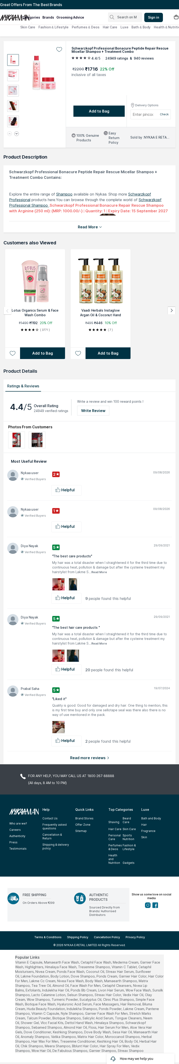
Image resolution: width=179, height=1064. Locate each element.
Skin (144, 837)
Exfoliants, (33, 990)
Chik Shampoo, (32, 1046)
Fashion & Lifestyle (53, 27)
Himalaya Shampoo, (109, 1023)
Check (164, 114)
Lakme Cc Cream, (42, 981)
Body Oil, (131, 1041)
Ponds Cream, (107, 976)
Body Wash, (94, 981)
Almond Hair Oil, (76, 1027)
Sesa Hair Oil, (122, 1032)
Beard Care (127, 820)
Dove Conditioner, (38, 1032)
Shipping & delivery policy (55, 846)
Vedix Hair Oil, (133, 995)
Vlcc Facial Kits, (52, 1023)
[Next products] (171, 310)
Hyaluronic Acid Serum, (75, 1004)
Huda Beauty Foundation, (46, 1009)
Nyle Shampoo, (72, 1013)
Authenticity (17, 836)
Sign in (153, 17)
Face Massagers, (106, 1004)
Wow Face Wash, (138, 990)
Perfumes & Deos (86, 27)
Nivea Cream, (45, 972)
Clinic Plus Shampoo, (119, 999)
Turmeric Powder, (65, 999)
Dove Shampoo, (83, 976)
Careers (15, 829)
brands (48, 17)
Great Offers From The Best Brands (31, 4)
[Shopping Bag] (176, 17)
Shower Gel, (30, 1023)
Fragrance (148, 831)
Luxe (124, 27)
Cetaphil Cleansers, (117, 986)
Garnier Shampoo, (103, 1051)
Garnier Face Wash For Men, (106, 1013)
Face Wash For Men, (85, 986)
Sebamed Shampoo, (47, 1027)
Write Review (93, 410)
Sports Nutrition (128, 837)
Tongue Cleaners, (128, 1018)
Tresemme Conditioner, (78, 1041)
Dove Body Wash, (97, 1032)
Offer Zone (82, 824)
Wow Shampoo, (39, 999)
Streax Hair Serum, (120, 972)
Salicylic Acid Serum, (98, 1018)
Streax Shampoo (131, 1051)
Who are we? (18, 823)
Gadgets (128, 862)
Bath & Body (141, 27)
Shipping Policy (77, 937)
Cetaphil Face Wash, (96, 962)
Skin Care (27, 27)
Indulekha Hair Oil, (56, 990)
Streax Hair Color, (108, 995)
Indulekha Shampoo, (82, 1009)
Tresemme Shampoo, (94, 967)
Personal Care (114, 837)
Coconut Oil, (95, 972)
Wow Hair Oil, (41, 1051)
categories (31, 17)
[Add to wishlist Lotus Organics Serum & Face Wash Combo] (12, 353)
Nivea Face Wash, (70, 981)
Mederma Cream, (126, 962)
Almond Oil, (60, 986)
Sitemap (81, 831)
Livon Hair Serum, (111, 990)
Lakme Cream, (134, 1009)
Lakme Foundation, (35, 976)
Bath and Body (151, 818)
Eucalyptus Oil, (91, 999)
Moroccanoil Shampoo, (123, 1037)
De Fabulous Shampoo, (70, 1051)
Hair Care (110, 27)
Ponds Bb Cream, (84, 990)
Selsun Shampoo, (80, 995)
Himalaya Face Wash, (61, 967)
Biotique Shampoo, (67, 1018)
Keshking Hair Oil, (110, 1041)
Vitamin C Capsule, (45, 1013)
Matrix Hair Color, (91, 1037)
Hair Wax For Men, (45, 1041)
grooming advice (70, 17)
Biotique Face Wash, (40, 1004)
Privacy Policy (135, 937)
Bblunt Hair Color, (85, 1046)
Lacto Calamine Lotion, (48, 995)
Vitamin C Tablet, (125, 967)
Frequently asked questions (54, 826)
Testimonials (18, 848)
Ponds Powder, (110, 1009)
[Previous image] (9, 134)
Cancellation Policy (107, 937)
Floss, (93, 1027)
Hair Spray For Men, (115, 1046)
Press (13, 842)
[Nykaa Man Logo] (10, 16)
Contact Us (50, 818)
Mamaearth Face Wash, (62, 962)
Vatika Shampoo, (64, 1037)
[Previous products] (7, 310)
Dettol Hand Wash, (79, 1023)
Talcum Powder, (39, 1018)
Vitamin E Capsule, (29, 962)
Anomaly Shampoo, (35, 1037)
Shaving (113, 822)
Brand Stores (84, 818)
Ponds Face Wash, (71, 972)
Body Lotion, (60, 976)
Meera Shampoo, (58, 1046)
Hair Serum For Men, (113, 1027)
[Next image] (16, 134)
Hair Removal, (130, 1004)
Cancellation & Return (52, 836)
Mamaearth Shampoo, (121, 981)
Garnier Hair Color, (133, 976)
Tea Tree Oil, (41, 986)
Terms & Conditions (48, 937)
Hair (144, 824)
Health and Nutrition (114, 859)
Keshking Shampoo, (68, 1032)
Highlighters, (34, 967)
